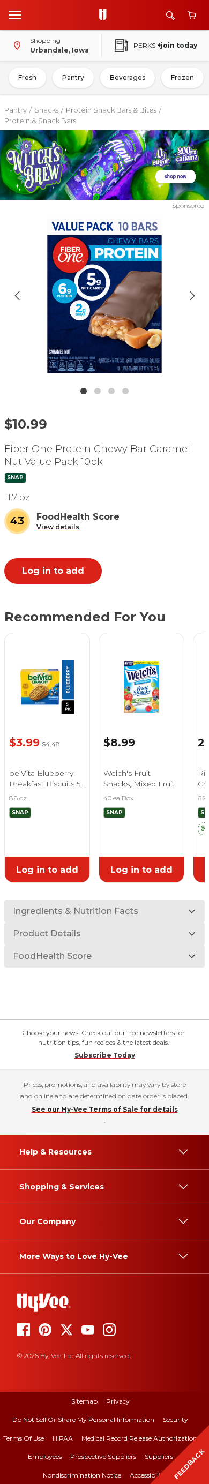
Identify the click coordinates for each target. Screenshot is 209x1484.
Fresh (27, 77)
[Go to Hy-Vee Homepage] (105, 15)
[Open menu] (15, 14)
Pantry (73, 77)
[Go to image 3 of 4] (111, 391)
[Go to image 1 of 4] (84, 391)
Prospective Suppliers (103, 1456)
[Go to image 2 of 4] (97, 391)
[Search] (170, 15)
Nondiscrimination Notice (82, 1475)
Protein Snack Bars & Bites (111, 110)
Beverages (127, 77)
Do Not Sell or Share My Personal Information (83, 1419)
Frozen (182, 77)
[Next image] (192, 295)
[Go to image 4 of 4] (125, 391)
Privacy (118, 1401)
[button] (57, 527)
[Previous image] (17, 295)
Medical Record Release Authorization (139, 1438)
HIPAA (63, 1438)
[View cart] (191, 15)
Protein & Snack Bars (40, 120)
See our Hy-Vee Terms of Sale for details (105, 1109)
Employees (45, 1456)
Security (175, 1419)
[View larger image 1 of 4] (105, 295)
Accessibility (148, 1475)
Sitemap (84, 1401)
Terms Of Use (23, 1438)
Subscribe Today (104, 1055)
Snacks (46, 110)
